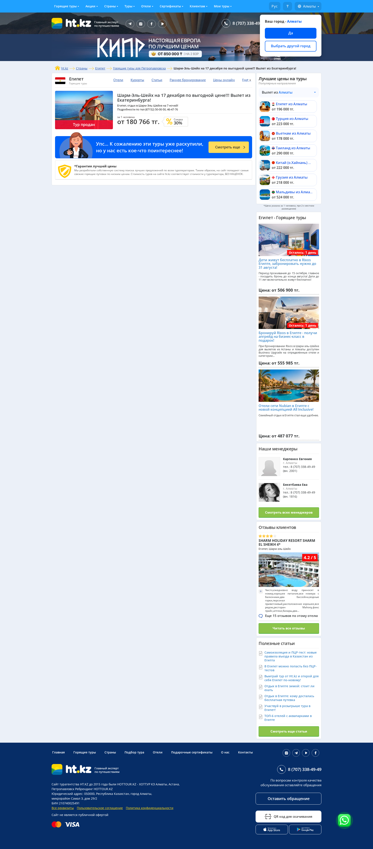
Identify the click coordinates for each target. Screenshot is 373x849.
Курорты (137, 80)
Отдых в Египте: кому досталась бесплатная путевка (289, 698)
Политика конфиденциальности (149, 808)
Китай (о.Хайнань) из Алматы (301, 162)
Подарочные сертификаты (191, 752)
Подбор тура (134, 752)
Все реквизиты (63, 808)
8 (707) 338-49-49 (249, 23)
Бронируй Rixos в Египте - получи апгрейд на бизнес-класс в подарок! (288, 336)
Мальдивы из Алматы (295, 192)
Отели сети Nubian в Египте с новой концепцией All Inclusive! (286, 407)
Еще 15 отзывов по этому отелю (291, 615)
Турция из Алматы (292, 118)
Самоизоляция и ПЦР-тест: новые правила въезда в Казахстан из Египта (290, 656)
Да (290, 33)
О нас (225, 752)
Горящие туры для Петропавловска (139, 68)
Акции (90, 6)
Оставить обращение (289, 798)
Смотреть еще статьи (288, 731)
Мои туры (221, 6)
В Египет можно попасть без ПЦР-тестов (290, 668)
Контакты (245, 752)
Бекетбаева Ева (295, 485)
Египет (100, 68)
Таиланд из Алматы (293, 148)
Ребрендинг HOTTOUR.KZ (94, 789)
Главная (58, 752)
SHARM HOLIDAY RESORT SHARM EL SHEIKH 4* (287, 542)
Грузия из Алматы (292, 177)
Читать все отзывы (289, 628)
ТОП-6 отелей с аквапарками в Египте (288, 718)
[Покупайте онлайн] (67, 824)
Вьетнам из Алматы (293, 133)
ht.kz (64, 68)
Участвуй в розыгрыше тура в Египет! (287, 708)
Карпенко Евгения (297, 459)
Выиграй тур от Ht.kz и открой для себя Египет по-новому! (291, 678)
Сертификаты (170, 6)
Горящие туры (65, 6)
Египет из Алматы (291, 104)
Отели (146, 6)
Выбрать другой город (290, 46)
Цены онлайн (224, 80)
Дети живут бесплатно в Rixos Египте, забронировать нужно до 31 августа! (287, 264)
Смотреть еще (227, 147)
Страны (110, 6)
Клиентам (197, 6)
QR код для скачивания (293, 816)
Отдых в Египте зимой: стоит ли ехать (289, 688)
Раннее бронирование (188, 80)
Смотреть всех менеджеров (289, 512)
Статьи (157, 80)
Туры (128, 6)
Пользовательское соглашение (100, 808)
